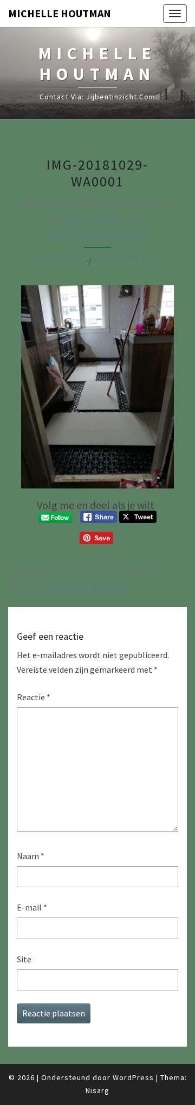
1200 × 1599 (91, 219)
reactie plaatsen (89, 586)
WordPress (133, 1077)
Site (24, 959)
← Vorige (62, 260)
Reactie (33, 697)
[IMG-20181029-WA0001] (97, 390)
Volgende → (126, 260)
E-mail (32, 907)
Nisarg (97, 1090)
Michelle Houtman (59, 13)
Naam (30, 855)
